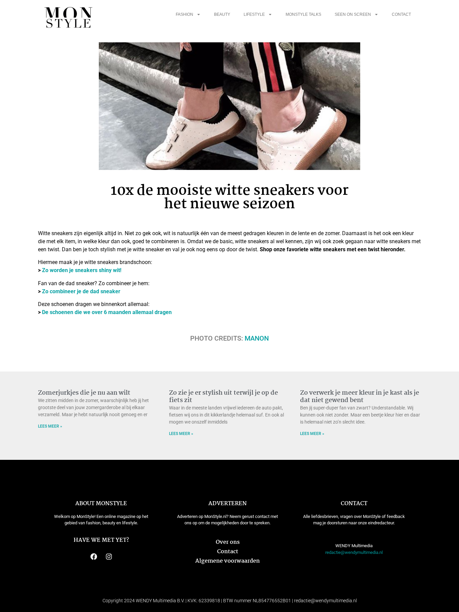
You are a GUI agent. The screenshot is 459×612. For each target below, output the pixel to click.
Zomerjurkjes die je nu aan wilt (84, 393)
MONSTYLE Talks (303, 14)
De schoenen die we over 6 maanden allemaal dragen (107, 312)
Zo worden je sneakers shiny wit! (81, 270)
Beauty (222, 14)
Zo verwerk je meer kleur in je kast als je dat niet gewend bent (359, 396)
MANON (257, 338)
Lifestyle (254, 14)
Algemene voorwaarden (227, 561)
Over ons (228, 542)
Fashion (184, 14)
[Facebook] (93, 556)
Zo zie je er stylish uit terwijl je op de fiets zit (223, 396)
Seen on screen (353, 14)
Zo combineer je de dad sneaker (81, 291)
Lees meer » (50, 426)
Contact (401, 14)
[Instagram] (109, 556)
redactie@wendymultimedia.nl (354, 552)
